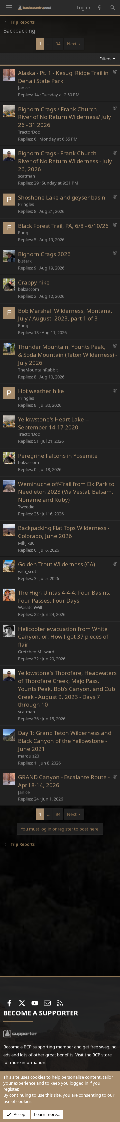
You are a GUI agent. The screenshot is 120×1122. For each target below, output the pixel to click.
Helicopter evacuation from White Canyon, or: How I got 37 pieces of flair (63, 637)
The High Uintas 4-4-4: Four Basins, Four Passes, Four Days (64, 596)
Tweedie (26, 507)
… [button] (48, 44)
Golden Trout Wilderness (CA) (56, 564)
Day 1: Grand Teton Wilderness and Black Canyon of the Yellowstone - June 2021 (64, 741)
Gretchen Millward (36, 652)
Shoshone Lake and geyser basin (61, 197)
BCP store (102, 1055)
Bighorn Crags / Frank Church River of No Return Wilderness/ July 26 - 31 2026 (64, 117)
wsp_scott (28, 571)
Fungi (23, 233)
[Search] (112, 8)
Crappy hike (34, 282)
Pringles (26, 204)
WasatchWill (30, 607)
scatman (26, 176)
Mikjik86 (26, 543)
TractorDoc (29, 132)
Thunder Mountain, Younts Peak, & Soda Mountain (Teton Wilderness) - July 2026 (67, 354)
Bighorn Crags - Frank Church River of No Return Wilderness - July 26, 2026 (65, 161)
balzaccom (28, 289)
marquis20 (28, 756)
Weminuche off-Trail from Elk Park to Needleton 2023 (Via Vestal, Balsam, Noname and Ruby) (66, 492)
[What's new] (100, 8)
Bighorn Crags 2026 (44, 254)
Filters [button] (105, 59)
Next (72, 44)
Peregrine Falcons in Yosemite (58, 455)
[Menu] (8, 7)
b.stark (25, 261)
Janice (24, 88)
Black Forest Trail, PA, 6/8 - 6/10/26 (63, 226)
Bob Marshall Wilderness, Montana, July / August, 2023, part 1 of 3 (65, 314)
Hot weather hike (41, 391)
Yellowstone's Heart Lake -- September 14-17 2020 (53, 423)
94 (58, 44)
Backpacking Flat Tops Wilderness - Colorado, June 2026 (63, 532)
